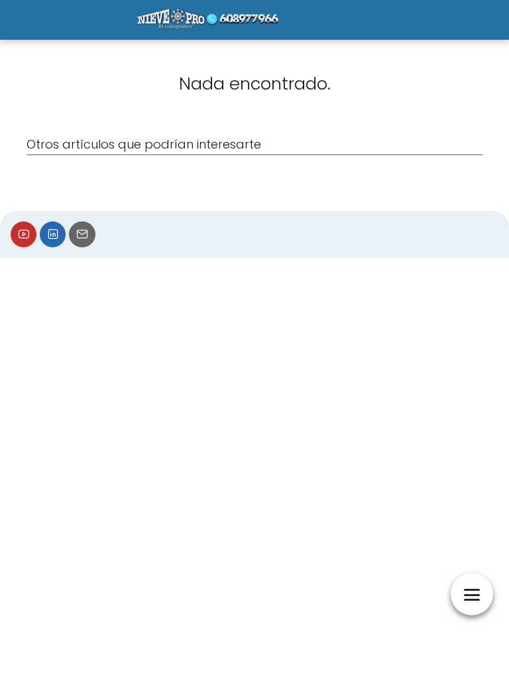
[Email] (82, 234)
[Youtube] (23, 234)
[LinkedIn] (53, 234)
